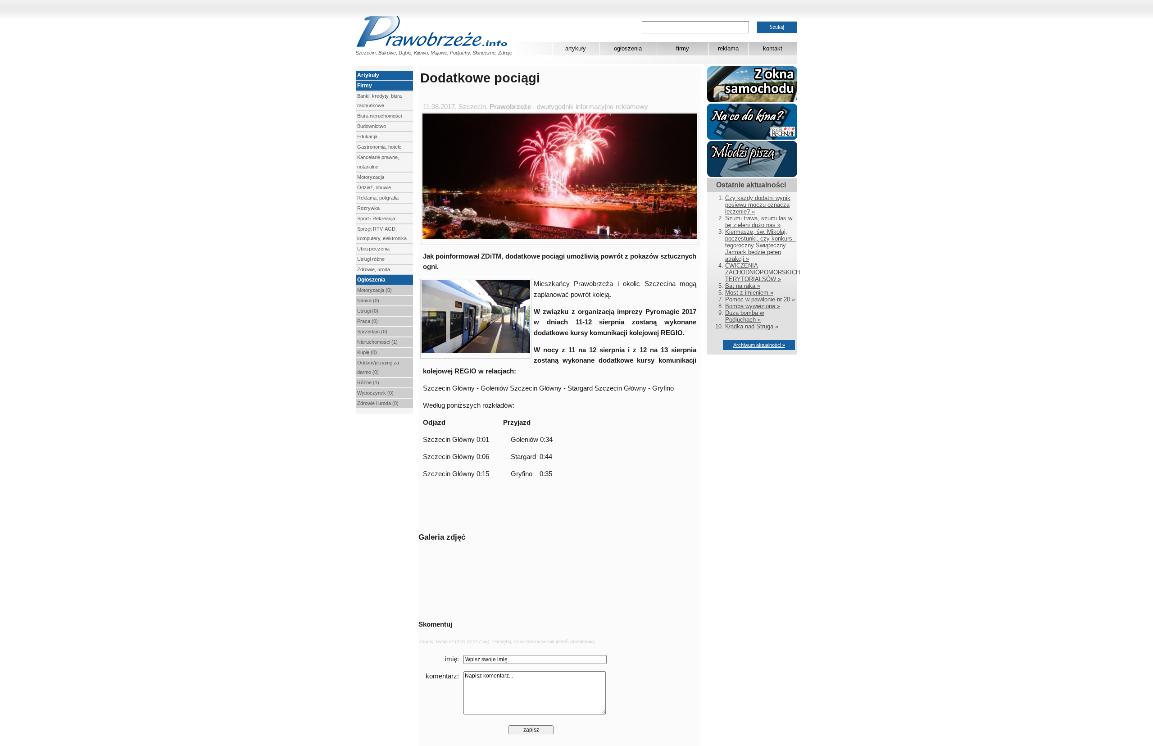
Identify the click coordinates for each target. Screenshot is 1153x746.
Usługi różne (371, 259)
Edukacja (367, 136)
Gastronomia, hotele (379, 147)
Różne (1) (368, 382)
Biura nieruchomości (379, 115)
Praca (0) (367, 321)
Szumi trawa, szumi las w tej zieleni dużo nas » (758, 221)
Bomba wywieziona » (752, 306)
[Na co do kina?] (752, 137)
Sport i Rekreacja (376, 218)
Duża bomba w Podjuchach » (744, 316)
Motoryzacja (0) (374, 290)
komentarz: (442, 676)
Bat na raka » (742, 285)
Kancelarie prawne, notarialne (378, 162)
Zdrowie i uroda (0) (378, 403)
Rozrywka (368, 208)
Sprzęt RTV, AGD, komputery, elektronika (382, 233)
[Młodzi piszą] (752, 175)
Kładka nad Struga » (751, 326)
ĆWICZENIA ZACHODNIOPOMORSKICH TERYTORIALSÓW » (762, 272)
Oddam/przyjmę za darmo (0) (378, 367)
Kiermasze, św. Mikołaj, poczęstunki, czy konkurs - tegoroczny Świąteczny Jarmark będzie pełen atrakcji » (760, 245)
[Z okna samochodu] (752, 100)
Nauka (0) (368, 300)
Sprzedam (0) (372, 331)
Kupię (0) (367, 352)
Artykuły (368, 75)
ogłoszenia (628, 48)
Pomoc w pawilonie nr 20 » (760, 299)
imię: (452, 659)
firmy (682, 48)
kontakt (772, 48)
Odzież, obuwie (374, 187)
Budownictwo (371, 126)
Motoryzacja (370, 177)
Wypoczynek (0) (375, 393)
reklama (728, 48)
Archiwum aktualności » (759, 345)
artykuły (575, 48)
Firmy (364, 85)
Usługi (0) (367, 311)
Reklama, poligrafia (378, 197)
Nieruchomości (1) (377, 342)
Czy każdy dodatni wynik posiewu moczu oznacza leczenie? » (757, 205)
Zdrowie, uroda (373, 269)
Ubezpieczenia (373, 248)
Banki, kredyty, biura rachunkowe (379, 100)
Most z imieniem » (749, 292)
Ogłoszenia (371, 280)
